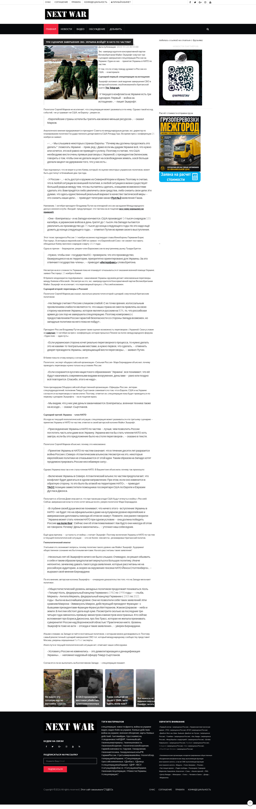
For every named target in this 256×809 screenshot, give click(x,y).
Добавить (116, 29)
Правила (76, 2)
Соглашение (61, 2)
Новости (66, 29)
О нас (48, 2)
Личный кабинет (122, 2)
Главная (51, 29)
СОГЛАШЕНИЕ (165, 790)
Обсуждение (97, 29)
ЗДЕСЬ (109, 789)
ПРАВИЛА (180, 790)
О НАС (152, 790)
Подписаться (55, 769)
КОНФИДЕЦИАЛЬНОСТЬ (199, 790)
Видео (80, 29)
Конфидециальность (95, 2)
